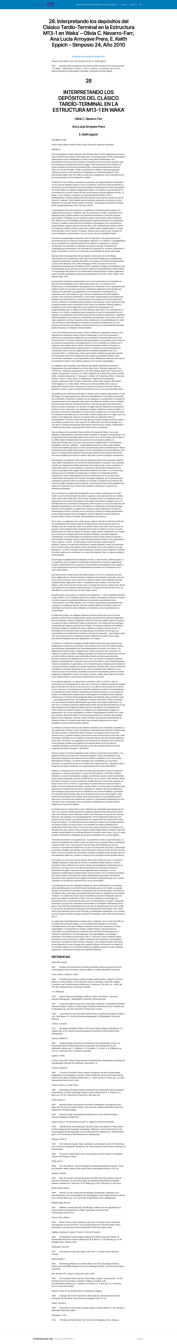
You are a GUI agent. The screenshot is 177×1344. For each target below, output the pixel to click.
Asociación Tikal (46, 1339)
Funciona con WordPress (64, 1339)
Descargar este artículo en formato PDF (88, 56)
